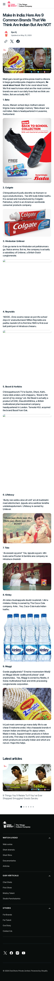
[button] (4, 4)
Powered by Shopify (39, 971)
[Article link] (27, 783)
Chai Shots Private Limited (19, 971)
